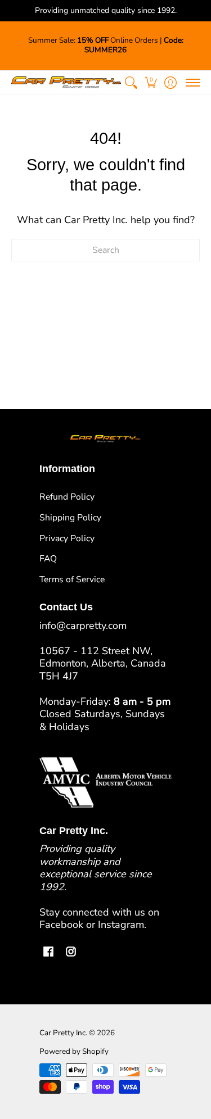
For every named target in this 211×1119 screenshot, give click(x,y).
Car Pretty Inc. (63, 1032)
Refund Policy (67, 497)
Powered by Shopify (74, 1051)
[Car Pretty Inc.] (66, 82)
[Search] (131, 82)
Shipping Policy (70, 517)
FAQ (48, 558)
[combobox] (105, 250)
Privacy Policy (67, 538)
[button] (150, 82)
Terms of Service (72, 579)
